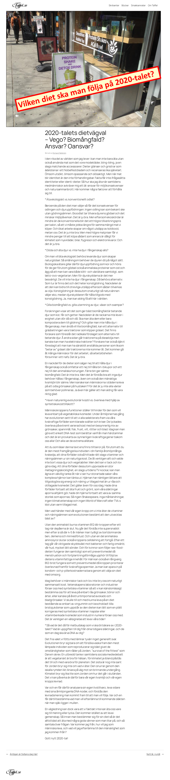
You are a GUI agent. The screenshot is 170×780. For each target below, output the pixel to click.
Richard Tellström (59, 153)
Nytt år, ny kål (153, 754)
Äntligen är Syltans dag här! (24, 754)
